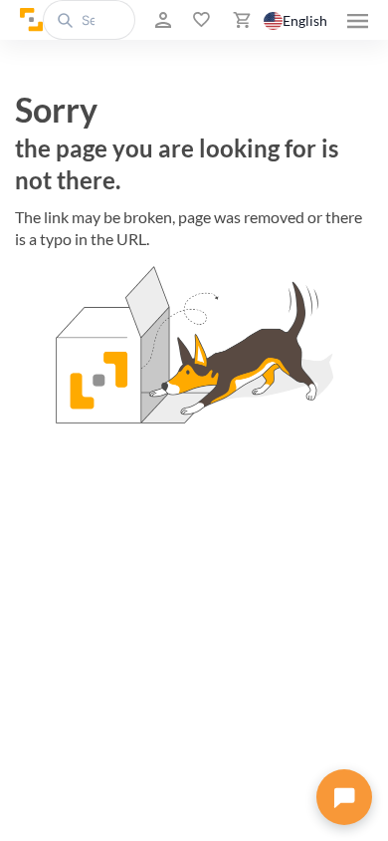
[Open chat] (344, 797)
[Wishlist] (199, 20)
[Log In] (161, 20)
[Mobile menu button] (357, 20)
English (305, 20)
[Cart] (240, 20)
